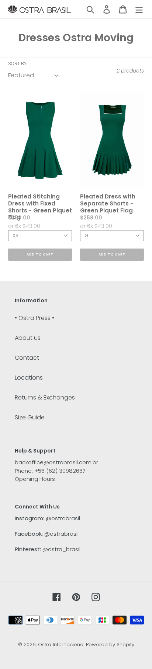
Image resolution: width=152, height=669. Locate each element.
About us (28, 338)
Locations (29, 377)
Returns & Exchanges (45, 397)
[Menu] (139, 9)
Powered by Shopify (110, 644)
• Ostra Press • (34, 318)
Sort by (17, 63)
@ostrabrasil (63, 518)
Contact (27, 357)
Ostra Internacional (61, 644)
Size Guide (30, 417)
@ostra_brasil (61, 549)
